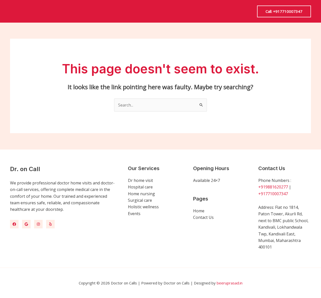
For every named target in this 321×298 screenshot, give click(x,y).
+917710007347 (273, 193)
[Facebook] (14, 224)
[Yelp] (50, 224)
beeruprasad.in (230, 282)
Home (198, 211)
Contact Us (203, 217)
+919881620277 (273, 187)
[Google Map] (26, 224)
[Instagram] (38, 224)
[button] (284, 11)
